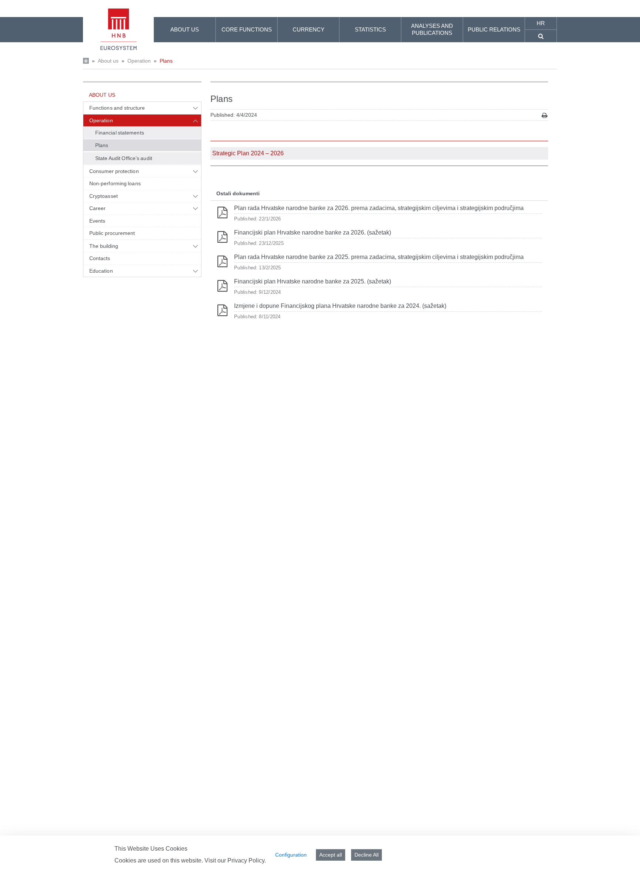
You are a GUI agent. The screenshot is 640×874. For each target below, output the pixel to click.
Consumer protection (114, 171)
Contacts (99, 258)
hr (541, 23)
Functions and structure (117, 108)
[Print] (544, 115)
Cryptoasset (103, 196)
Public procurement (112, 233)
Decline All (366, 855)
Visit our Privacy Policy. (235, 860)
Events (97, 221)
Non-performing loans (115, 183)
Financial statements (119, 133)
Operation (139, 61)
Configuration (291, 855)
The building (103, 246)
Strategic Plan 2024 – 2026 (248, 153)
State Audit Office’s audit (123, 158)
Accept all (330, 855)
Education (101, 271)
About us (108, 61)
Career (97, 208)
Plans (166, 61)
